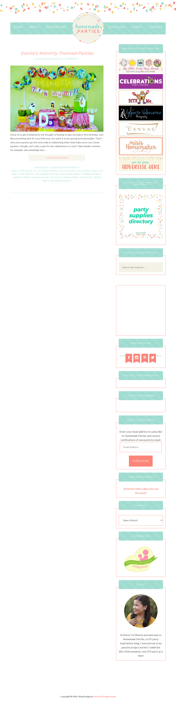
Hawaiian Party (92, 174)
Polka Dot (86, 177)
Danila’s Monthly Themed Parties (57, 53)
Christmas (25, 170)
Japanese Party (22, 177)
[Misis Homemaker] (141, 154)
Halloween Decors (47, 174)
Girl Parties (27, 174)
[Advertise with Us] (141, 170)
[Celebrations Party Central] (141, 87)
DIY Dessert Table (87, 170)
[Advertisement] (141, 311)
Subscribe (141, 461)
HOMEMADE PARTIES (88, 28)
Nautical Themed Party (64, 177)
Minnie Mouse (40, 177)
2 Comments (70, 58)
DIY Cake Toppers (48, 170)
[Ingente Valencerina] (141, 119)
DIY (35, 170)
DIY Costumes (67, 170)
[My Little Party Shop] (141, 72)
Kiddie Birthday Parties (65, 167)
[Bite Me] (141, 103)
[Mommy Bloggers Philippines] (141, 572)
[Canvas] (141, 135)
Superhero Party (61, 180)
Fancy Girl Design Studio (104, 696)
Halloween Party (71, 174)
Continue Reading (57, 157)
